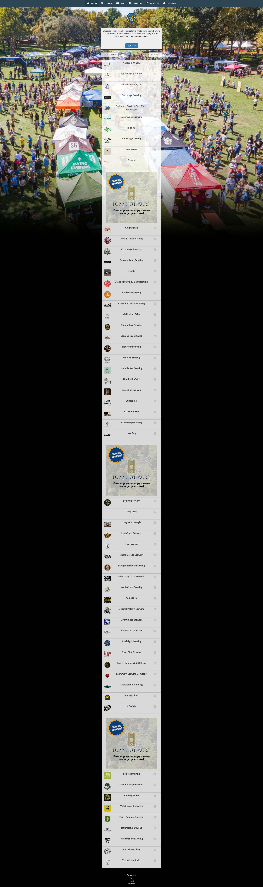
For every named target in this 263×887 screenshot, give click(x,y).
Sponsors (171, 3)
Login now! (131, 46)
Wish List (154, 3)
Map (122, 3)
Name (105, 55)
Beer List (137, 3)
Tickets (108, 3)
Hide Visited (156, 55)
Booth (113, 55)
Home (94, 3)
